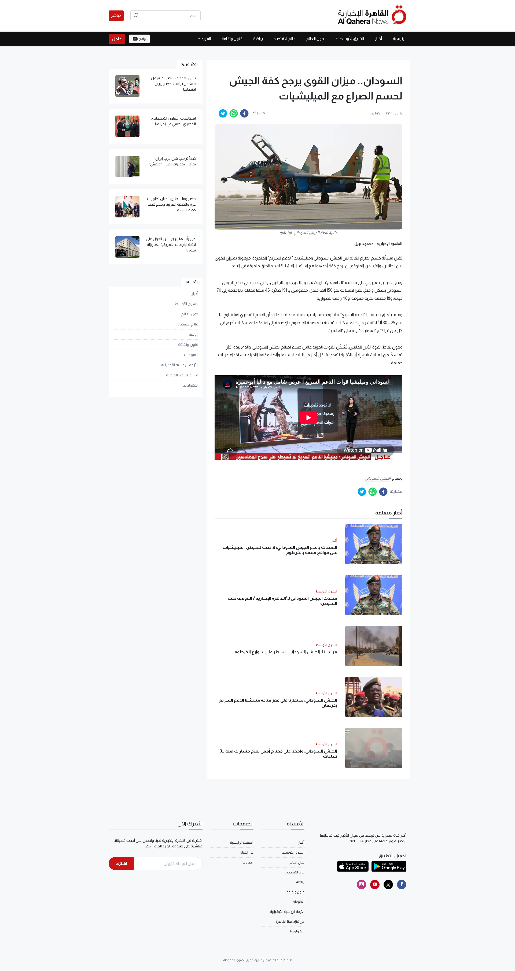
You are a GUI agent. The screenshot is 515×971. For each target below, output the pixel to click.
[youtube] (375, 884)
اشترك (121, 863)
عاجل (117, 38)
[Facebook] (401, 884)
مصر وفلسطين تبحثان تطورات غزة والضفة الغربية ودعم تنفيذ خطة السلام (171, 204)
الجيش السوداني (378, 478)
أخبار (378, 38)
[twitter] (223, 113)
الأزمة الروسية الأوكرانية (179, 365)
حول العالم (315, 38)
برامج (142, 39)
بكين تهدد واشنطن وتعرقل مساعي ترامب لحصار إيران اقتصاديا (173, 83)
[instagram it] (361, 884)
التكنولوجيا (190, 385)
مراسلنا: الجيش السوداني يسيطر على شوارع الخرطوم (285, 652)
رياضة (258, 38)
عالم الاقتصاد (285, 38)
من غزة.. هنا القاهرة (182, 375)
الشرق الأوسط (351, 38)
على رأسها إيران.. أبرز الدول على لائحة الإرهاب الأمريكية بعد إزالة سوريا (171, 244)
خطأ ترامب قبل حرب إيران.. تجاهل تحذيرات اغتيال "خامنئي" (172, 161)
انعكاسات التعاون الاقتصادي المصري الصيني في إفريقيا (173, 121)
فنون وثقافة (232, 38)
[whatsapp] (233, 113)
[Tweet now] (388, 884)
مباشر (116, 15)
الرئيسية (399, 38)
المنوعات (191, 355)
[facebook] (244, 113)
